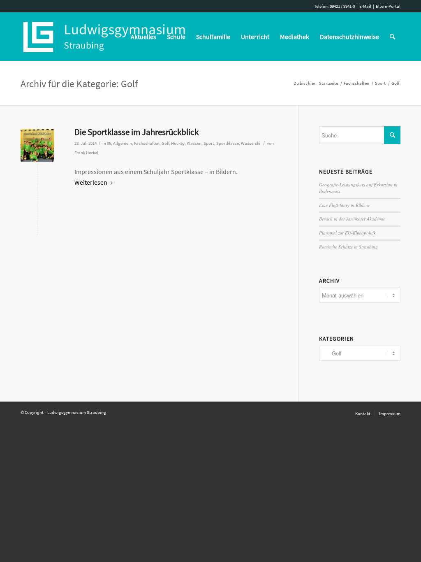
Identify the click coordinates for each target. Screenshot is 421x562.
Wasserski (250, 143)
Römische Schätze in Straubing (348, 247)
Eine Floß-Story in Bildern (344, 205)
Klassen (194, 143)
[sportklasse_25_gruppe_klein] (37, 145)
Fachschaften (147, 143)
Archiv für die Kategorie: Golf (79, 83)
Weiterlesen (90, 182)
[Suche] (392, 36)
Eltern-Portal (388, 6)
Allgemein (122, 143)
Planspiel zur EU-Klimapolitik (347, 233)
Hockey (178, 143)
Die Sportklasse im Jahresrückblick (136, 131)
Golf (165, 143)
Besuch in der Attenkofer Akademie (352, 219)
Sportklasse (227, 143)
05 (109, 143)
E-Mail (365, 6)
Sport (209, 143)
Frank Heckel (86, 153)
